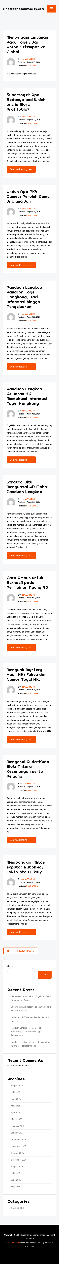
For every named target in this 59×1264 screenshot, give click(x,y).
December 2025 (18, 1139)
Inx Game (16, 1243)
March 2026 (16, 1119)
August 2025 (17, 1166)
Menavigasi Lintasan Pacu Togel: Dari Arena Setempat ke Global (27, 44)
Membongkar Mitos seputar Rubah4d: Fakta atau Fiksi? (26, 867)
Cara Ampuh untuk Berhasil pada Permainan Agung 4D (27, 582)
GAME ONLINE (32, 66)
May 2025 (15, 1187)
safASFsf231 (28, 59)
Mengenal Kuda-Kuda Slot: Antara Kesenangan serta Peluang (28, 769)
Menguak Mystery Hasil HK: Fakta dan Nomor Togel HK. (27, 674)
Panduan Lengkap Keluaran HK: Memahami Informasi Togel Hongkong (27, 396)
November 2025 (18, 1146)
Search (10, 966)
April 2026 (15, 1112)
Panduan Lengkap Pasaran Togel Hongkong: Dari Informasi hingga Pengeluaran (24, 297)
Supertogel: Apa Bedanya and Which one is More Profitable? (26, 102)
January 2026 (17, 1133)
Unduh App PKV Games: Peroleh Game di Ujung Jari (28, 196)
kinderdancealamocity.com (23, 9)
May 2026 (15, 1106)
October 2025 (17, 1153)
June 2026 (16, 1099)
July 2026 (15, 1092)
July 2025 (15, 1173)
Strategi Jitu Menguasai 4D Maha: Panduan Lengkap (28, 486)
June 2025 (16, 1180)
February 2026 (17, 1126)
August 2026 (17, 1085)
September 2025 (18, 1160)
